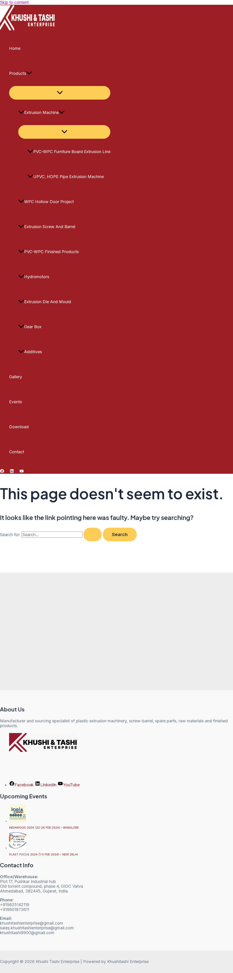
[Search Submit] (93, 534)
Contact (16, 451)
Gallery (15, 376)
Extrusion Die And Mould (47, 301)
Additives (33, 351)
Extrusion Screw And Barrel (49, 226)
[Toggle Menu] (59, 93)
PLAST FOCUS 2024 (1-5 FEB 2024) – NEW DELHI (43, 854)
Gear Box (32, 326)
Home (14, 48)
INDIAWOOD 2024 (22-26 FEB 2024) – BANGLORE (44, 827)
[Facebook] (2, 471)
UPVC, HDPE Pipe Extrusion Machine (68, 176)
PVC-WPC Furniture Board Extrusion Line (71, 151)
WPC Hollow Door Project (49, 201)
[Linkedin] (12, 471)
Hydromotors (36, 276)
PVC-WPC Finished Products (51, 251)
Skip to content (14, 2)
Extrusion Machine (41, 112)
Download (19, 426)
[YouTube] (22, 471)
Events (15, 401)
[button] (29, 73)
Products (17, 73)
